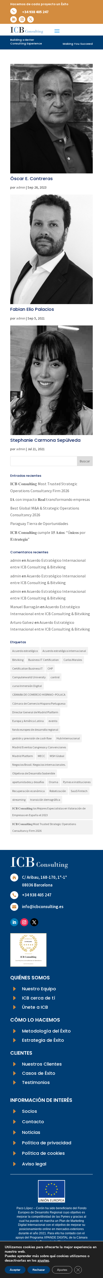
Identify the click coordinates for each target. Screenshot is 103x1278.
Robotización (58, 791)
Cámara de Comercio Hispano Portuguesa (39, 703)
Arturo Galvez (22, 622)
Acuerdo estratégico (25, 651)
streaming (19, 799)
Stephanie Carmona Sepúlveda (45, 440)
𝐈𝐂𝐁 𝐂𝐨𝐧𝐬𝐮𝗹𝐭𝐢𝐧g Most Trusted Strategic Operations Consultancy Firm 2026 (44, 827)
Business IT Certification (43, 660)
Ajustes (62, 1270)
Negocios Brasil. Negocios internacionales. (39, 764)
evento (52, 721)
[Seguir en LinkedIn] (13, 19)
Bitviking (18, 660)
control (55, 677)
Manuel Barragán (25, 606)
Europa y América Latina (28, 721)
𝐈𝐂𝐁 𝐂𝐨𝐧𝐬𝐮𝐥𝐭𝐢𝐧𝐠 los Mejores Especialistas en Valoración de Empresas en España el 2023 (49, 811)
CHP (50, 668)
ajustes (43, 1260)
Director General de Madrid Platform (35, 712)
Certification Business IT (27, 668)
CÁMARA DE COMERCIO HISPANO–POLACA (39, 694)
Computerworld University (29, 677)
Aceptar (15, 1270)
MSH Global (57, 756)
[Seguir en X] (30, 19)
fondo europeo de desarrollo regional (35, 729)
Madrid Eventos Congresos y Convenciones (39, 747)
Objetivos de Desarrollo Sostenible (33, 773)
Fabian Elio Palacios (32, 309)
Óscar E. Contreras (31, 178)
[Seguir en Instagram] (22, 19)
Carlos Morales (73, 660)
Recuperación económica (28, 791)
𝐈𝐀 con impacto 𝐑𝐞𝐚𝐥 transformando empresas (50, 499)
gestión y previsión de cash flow (32, 738)
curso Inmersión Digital (27, 686)
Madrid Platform (22, 756)
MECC (41, 756)
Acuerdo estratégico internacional (64, 651)
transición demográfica (45, 799)
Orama (53, 782)
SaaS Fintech (79, 791)
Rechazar (38, 1270)
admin (20, 187)
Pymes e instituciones (76, 782)
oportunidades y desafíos (28, 782)
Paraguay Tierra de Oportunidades (39, 523)
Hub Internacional (68, 738)
